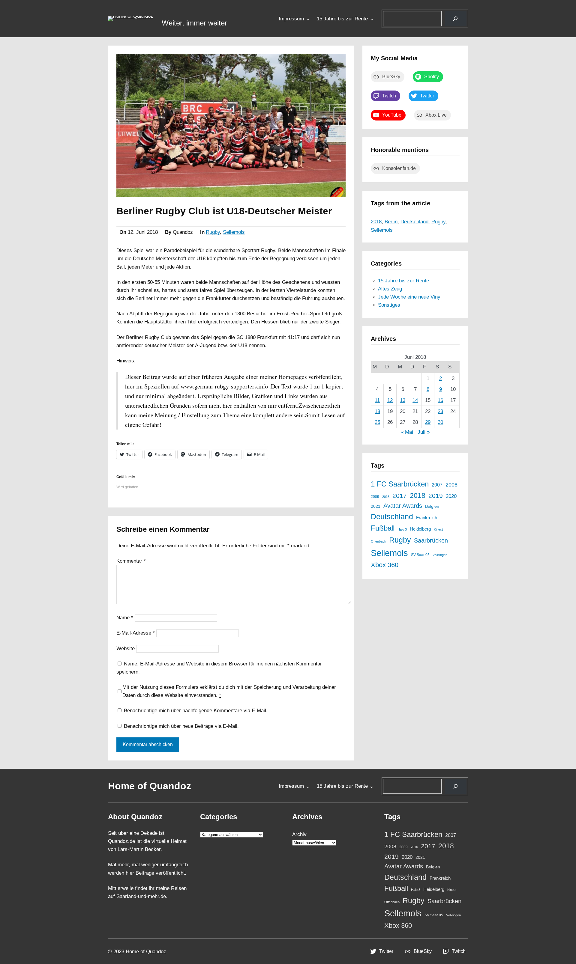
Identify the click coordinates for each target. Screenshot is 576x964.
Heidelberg (420, 528)
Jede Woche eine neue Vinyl (410, 297)
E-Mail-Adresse (135, 633)
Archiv (299, 834)
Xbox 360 (384, 565)
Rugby (213, 232)
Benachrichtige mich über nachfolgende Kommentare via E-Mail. (196, 710)
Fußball (382, 528)
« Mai (407, 432)
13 (402, 400)
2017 (399, 495)
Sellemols (234, 232)
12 (390, 400)
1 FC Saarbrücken (400, 484)
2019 (435, 495)
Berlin (391, 222)
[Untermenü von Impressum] (307, 19)
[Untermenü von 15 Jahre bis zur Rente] (371, 19)
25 (377, 422)
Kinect (438, 529)
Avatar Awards (402, 505)
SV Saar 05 (420, 555)
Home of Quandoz (149, 786)
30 (440, 422)
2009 (375, 496)
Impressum (291, 19)
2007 (437, 484)
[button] (130, 18)
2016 (385, 496)
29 (427, 422)
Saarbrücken (431, 540)
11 (377, 400)
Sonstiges (389, 305)
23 (440, 411)
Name (124, 617)
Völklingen (440, 555)
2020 (451, 496)
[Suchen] (455, 18)
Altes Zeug (390, 289)
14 (415, 400)
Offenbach (378, 541)
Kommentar (131, 561)
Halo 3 (402, 529)
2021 (375, 506)
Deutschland (414, 222)
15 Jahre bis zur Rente (342, 19)
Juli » (424, 432)
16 (440, 400)
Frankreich (426, 517)
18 (377, 411)
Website (125, 648)
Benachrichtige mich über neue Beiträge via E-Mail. (181, 726)
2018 (376, 222)
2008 (452, 485)
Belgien (432, 506)
